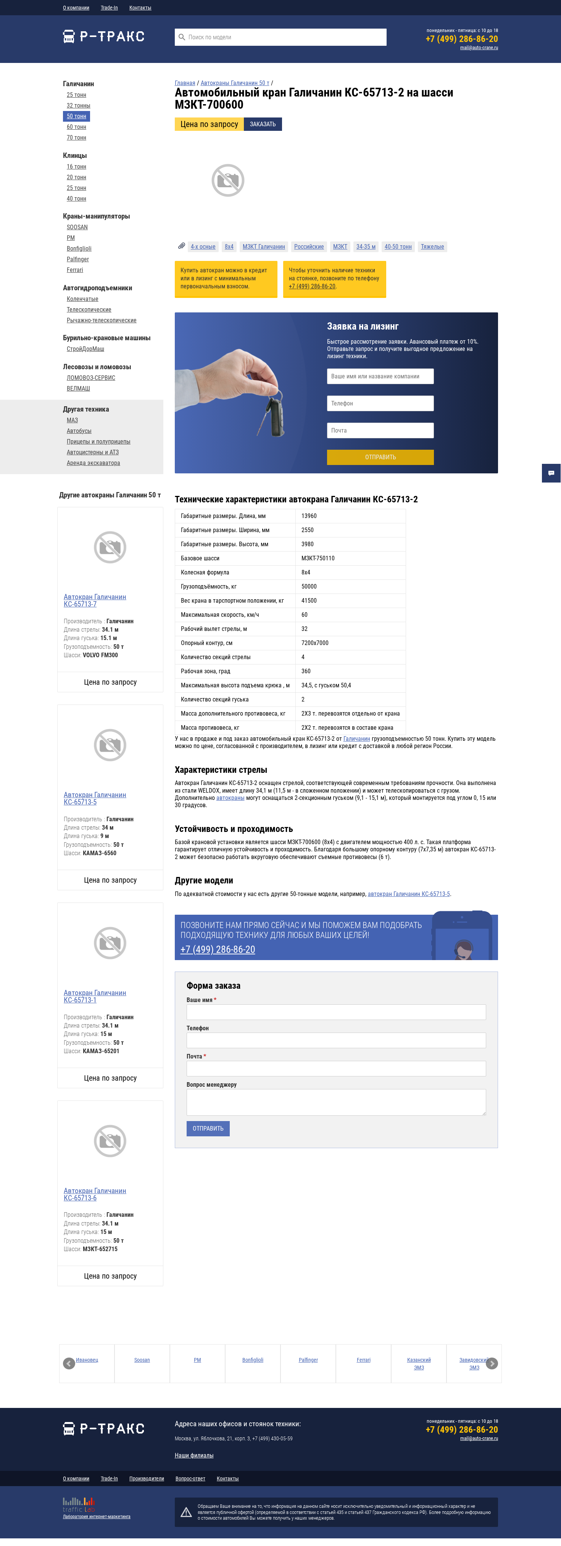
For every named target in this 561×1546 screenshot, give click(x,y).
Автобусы (79, 431)
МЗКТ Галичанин (264, 246)
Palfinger (78, 259)
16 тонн (76, 167)
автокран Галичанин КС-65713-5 (409, 894)
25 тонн (76, 95)
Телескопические (89, 310)
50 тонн (76, 116)
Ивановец (87, 1360)
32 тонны (78, 106)
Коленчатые (82, 299)
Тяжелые (432, 246)
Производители (146, 1478)
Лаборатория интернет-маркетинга (97, 1516)
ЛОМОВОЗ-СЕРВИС (91, 378)
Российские (309, 246)
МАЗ (72, 420)
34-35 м (366, 246)
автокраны (230, 797)
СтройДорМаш (85, 349)
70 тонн (76, 138)
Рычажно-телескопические (102, 320)
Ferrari (75, 270)
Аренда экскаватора (93, 463)
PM (71, 238)
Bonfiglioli (79, 249)
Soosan (142, 1360)
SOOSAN (77, 227)
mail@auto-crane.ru (479, 47)
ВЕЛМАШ (78, 389)
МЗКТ (340, 246)
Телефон (198, 1028)
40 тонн (76, 199)
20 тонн (76, 177)
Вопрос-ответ (190, 1478)
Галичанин (356, 738)
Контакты (140, 8)
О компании (76, 8)
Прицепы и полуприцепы (99, 442)
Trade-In (109, 8)
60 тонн (76, 127)
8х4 (229, 246)
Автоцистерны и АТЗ (93, 452)
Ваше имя (200, 1000)
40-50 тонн (398, 246)
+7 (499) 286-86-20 (462, 39)
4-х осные (203, 246)
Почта (194, 1057)
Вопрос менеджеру (212, 1085)
